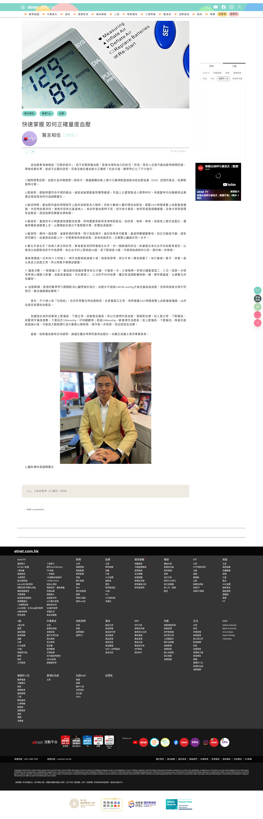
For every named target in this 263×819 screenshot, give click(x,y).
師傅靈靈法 (22, 601)
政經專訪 (21, 574)
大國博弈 (21, 577)
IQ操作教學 (22, 612)
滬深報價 (21, 635)
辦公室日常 (198, 639)
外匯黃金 (51, 621)
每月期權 (138, 574)
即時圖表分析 (140, 584)
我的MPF (138, 653)
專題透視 (237, 73)
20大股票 (109, 577)
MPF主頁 (138, 625)
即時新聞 (80, 574)
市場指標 (51, 653)
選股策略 (226, 591)
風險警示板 (22, 653)
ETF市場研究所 (199, 567)
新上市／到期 (170, 588)
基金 (107, 621)
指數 (107, 571)
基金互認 (109, 653)
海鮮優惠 (197, 670)
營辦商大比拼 (140, 632)
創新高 (108, 581)
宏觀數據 (226, 571)
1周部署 (20, 571)
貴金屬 (50, 646)
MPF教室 (138, 649)
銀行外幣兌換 (53, 635)
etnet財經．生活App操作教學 (30, 608)
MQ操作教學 (52, 608)
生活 (205, 79)
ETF (195, 560)
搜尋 (78, 595)
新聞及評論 (139, 581)
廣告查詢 (182, 759)
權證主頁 (168, 564)
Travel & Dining (229, 635)
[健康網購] (257, 298)
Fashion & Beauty (229, 625)
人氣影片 (51, 564)
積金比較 (138, 642)
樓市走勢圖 (169, 642)
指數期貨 (138, 564)
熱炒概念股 (110, 588)
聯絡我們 (193, 759)
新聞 (78, 560)
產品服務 (171, 759)
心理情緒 (150, 14)
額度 (19, 629)
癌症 (67, 14)
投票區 (109, 676)
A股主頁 (21, 625)
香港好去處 (237, 79)
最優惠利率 (52, 663)
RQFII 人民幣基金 (112, 649)
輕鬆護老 (132, 14)
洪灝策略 (21, 595)
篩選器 (196, 577)
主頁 (78, 564)
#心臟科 (53, 491)
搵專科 (234, 14)
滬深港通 (21, 632)
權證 (166, 560)
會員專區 (197, 656)
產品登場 (109, 639)
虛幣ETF (79, 635)
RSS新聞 (248, 759)
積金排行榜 (139, 646)
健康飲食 (83, 14)
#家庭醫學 (41, 491)
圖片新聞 (80, 581)
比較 (195, 581)
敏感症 (167, 14)
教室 (166, 591)
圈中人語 (80, 687)
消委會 (222, 14)
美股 (225, 560)
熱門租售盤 (169, 632)
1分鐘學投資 (22, 605)
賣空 (107, 584)
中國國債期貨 (140, 567)
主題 (195, 571)
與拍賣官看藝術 (24, 598)
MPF (137, 621)
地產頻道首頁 (170, 625)
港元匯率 (51, 639)
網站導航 (227, 759)
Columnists (227, 639)
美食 (195, 646)
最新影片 (21, 564)
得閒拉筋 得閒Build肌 (26, 588)
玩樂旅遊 (197, 649)
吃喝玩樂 (51, 591)
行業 (107, 574)
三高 (116, 14)
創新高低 (226, 588)
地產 (166, 621)
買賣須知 (168, 649)
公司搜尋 (21, 663)
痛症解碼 (101, 14)
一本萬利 (51, 574)
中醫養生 (52, 14)
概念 (224, 581)
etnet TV (206, 73)
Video (78, 697)
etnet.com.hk (26, 551)
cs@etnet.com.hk (64, 759)
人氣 (234, 66)
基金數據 (109, 646)
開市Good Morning (54, 567)
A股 (19, 621)
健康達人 (51, 595)
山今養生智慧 (53, 601)
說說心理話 (52, 584)
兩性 (199, 14)
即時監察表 (139, 588)
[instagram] (231, 7)
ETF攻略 (50, 571)
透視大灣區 (81, 598)
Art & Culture (228, 632)
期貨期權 (139, 560)
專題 (78, 680)
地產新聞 (168, 646)
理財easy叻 (81, 601)
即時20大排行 (170, 581)
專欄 (212, 14)
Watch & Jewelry (229, 629)
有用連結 (238, 759)
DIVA (213, 79)
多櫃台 (108, 601)
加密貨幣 (81, 621)
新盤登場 (168, 629)
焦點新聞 (80, 571)
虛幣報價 (80, 632)
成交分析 (168, 577)
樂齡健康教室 (23, 591)
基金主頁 (109, 625)
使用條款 (215, 759)
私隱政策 (204, 759)
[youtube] (215, 7)
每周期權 (138, 577)
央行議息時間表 (54, 656)
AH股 (107, 591)
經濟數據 (51, 649)
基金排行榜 (110, 632)
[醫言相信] (29, 138)
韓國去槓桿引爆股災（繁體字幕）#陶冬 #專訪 (218, 196)
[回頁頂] (257, 323)
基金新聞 (109, 629)
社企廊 (79, 693)
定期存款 (51, 632)
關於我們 (160, 759)
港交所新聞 (81, 591)
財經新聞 (217, 73)
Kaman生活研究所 (25, 584)
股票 (107, 560)
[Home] (33, 7)
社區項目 (80, 690)
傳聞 (78, 584)
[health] (59, 7)
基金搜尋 (109, 635)
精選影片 (235, 191)
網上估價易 (169, 653)
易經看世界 (52, 598)
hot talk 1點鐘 (23, 567)
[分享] (32, 151)
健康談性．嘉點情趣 (56, 588)
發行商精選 (169, 584)
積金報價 (138, 635)
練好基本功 (52, 605)
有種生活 (51, 612)
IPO (106, 595)
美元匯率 (51, 642)
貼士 (78, 588)
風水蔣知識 (22, 581)
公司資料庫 (110, 598)
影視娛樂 (197, 642)
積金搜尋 (138, 639)
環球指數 (226, 567)
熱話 (195, 629)
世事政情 (197, 632)
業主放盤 (168, 656)
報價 (195, 574)
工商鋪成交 (169, 639)
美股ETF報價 (198, 591)
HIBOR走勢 (51, 659)
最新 (211, 66)
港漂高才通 (198, 653)
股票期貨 (138, 571)
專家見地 (109, 642)
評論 (227, 73)
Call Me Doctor (53, 581)
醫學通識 (34, 14)
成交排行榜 (169, 635)
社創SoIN (81, 676)
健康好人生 (223, 79)
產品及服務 (52, 615)
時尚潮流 (21, 615)
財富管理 (197, 635)
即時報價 (109, 567)
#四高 (63, 491)
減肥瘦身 (184, 14)
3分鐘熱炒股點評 (54, 577)
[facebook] (223, 7)
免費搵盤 (168, 659)
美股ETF (196, 588)
